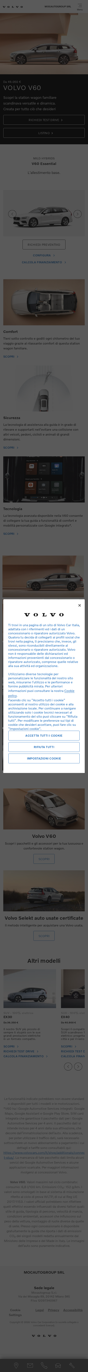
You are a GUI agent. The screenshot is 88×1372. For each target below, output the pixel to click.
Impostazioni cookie (44, 758)
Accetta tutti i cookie (43, 735)
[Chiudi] (79, 605)
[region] (44, 686)
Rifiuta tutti (44, 747)
